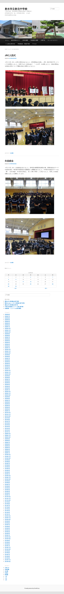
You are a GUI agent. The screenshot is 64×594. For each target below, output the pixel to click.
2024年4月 (7, 363)
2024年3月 (7, 365)
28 (52, 284)
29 (8, 286)
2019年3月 (7, 470)
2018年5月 (7, 488)
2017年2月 (7, 512)
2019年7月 (7, 463)
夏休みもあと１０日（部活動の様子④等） (15, 303)
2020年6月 (7, 444)
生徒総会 (9, 160)
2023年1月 (7, 390)
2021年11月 (7, 414)
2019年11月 (7, 456)
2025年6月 (7, 339)
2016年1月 (7, 535)
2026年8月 (7, 314)
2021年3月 (7, 428)
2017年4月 (7, 510)
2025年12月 (7, 328)
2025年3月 (7, 344)
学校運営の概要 (34, 40)
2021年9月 (7, 418)
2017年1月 (7, 514)
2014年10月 (7, 549)
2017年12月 (7, 496)
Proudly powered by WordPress (32, 588)
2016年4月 (7, 530)
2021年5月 (7, 425)
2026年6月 (7, 318)
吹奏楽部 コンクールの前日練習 (13, 308)
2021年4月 (7, 426)
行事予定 (43, 40)
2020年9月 (7, 439)
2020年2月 (7, 451)
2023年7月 (7, 379)
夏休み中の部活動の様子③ (11, 305)
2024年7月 (7, 358)
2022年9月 (7, 397)
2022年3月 (7, 407)
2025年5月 (7, 340)
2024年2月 (7, 367)
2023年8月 (7, 377)
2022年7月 (7, 400)
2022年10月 (7, 395)
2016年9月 (7, 521)
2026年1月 (7, 326)
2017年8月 (7, 503)
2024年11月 (7, 351)
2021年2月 (7, 430)
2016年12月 (7, 516)
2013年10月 (7, 561)
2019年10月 (7, 458)
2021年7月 (7, 421)
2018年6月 (7, 486)
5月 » (46, 288)
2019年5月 (7, 467)
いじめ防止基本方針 (10, 44)
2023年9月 (7, 376)
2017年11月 (7, 498)
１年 (6, 576)
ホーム (7, 40)
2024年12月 (7, 349)
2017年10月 (7, 500)
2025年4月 (7, 342)
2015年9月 (7, 540)
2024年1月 (7, 368)
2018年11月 (7, 477)
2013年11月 (7, 559)
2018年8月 (7, 482)
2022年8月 (7, 398)
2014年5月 (7, 558)
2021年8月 (7, 419)
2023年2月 (7, 388)
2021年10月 (7, 416)
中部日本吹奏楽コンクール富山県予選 (14, 306)
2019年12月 (7, 454)
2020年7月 (7, 442)
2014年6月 (7, 556)
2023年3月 (7, 386)
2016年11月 (7, 517)
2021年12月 (7, 412)
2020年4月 (7, 447)
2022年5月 (7, 404)
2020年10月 (7, 437)
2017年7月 (7, 505)
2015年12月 (7, 537)
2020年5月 (7, 446)
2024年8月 (7, 356)
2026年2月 (7, 325)
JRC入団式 (10, 55)
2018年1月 (7, 495)
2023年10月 (7, 374)
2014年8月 (7, 552)
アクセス (34, 44)
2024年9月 (7, 354)
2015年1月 (7, 545)
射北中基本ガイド (15, 40)
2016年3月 (7, 531)
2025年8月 (7, 335)
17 (23, 281)
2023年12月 (7, 370)
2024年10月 (7, 353)
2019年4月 (7, 468)
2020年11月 (7, 435)
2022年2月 (7, 409)
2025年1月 (7, 348)
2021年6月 (7, 423)
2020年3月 (7, 449)
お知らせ (7, 567)
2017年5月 (7, 509)
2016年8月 (7, 523)
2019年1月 (7, 474)
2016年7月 (7, 524)
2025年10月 (7, 332)
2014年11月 (7, 547)
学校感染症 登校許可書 (24, 44)
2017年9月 (7, 502)
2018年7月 (7, 484)
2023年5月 (7, 383)
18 (30, 281)
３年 (6, 580)
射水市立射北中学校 (16, 8)
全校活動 (7, 569)
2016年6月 (7, 526)
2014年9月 (7, 551)
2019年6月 (7, 465)
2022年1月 (7, 411)
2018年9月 (7, 481)
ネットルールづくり (52, 40)
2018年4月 (7, 489)
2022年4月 (7, 405)
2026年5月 (7, 319)
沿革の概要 (25, 40)
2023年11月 (7, 372)
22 (8, 284)
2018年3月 (7, 491)
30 (15, 286)
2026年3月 (7, 323)
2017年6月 (7, 507)
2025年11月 (7, 330)
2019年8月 (7, 461)
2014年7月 (7, 554)
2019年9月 (7, 460)
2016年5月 (7, 528)
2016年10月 (7, 519)
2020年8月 (7, 440)
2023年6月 (7, 381)
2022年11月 (7, 393)
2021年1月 (7, 432)
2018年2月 (7, 493)
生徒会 (6, 573)
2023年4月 (7, 384)
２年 (6, 578)
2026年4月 (7, 321)
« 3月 (15, 288)
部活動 (6, 574)
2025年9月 (7, 333)
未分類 (11, 153)
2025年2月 (7, 346)
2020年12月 (7, 433)
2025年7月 (7, 337)
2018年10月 (7, 479)
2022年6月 (7, 402)
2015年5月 (7, 544)
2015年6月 (7, 542)
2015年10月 (7, 538)
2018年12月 (7, 475)
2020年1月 (7, 453)
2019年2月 (7, 472)
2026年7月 (7, 316)
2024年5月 (7, 362)
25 (30, 284)
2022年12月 (7, 391)
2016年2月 (7, 533)
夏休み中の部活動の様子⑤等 (12, 301)
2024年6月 (7, 360)
